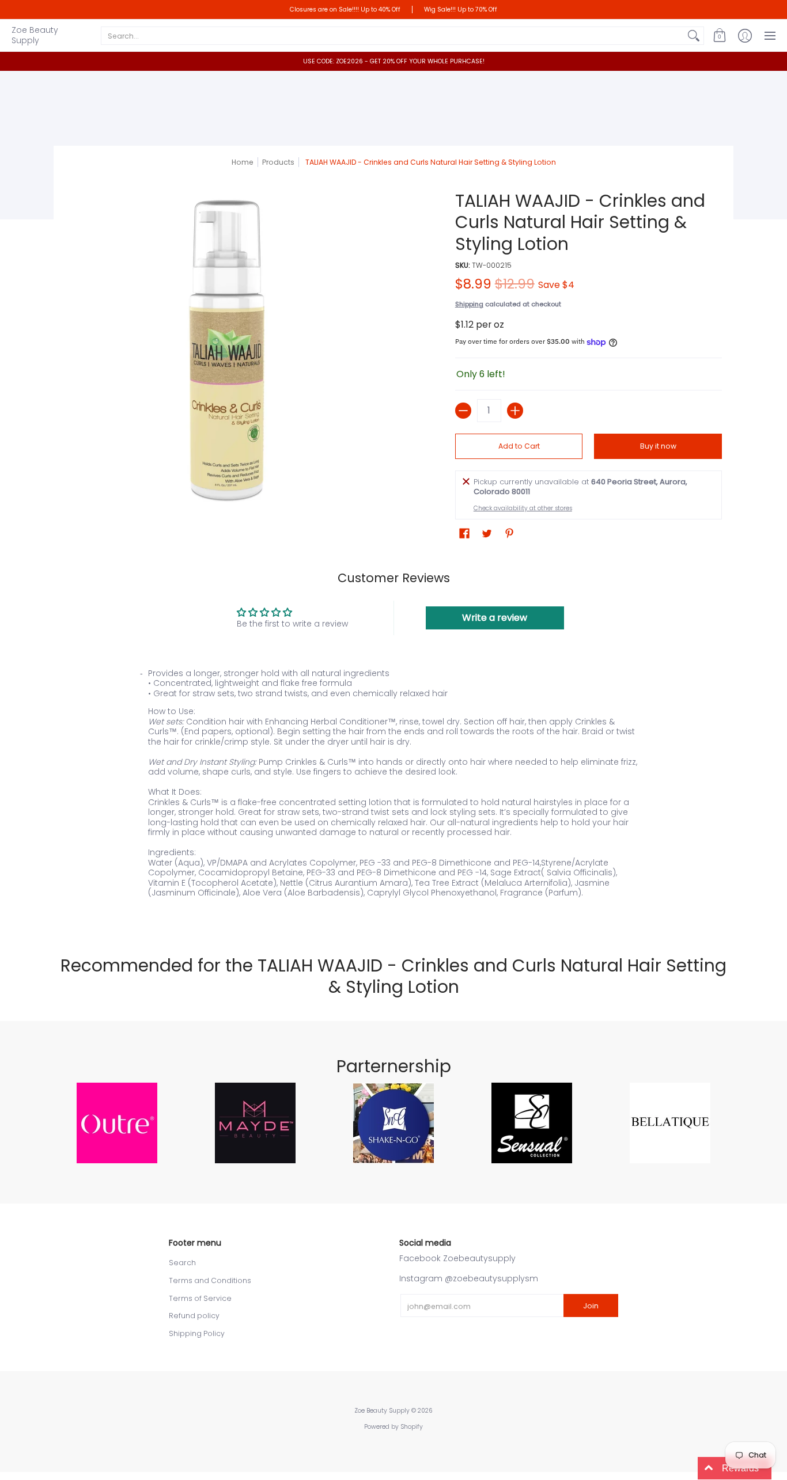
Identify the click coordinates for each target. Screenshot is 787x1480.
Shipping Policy (197, 1333)
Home (242, 162)
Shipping (469, 304)
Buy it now (658, 446)
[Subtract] (463, 411)
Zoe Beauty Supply (35, 35)
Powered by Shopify (393, 1426)
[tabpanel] (393, 792)
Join (591, 1306)
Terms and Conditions (210, 1280)
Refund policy (194, 1315)
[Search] (693, 35)
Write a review (494, 617)
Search (182, 1263)
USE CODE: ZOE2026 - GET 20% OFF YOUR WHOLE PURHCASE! (394, 61)
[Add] (515, 411)
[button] (719, 35)
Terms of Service (200, 1298)
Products (278, 162)
